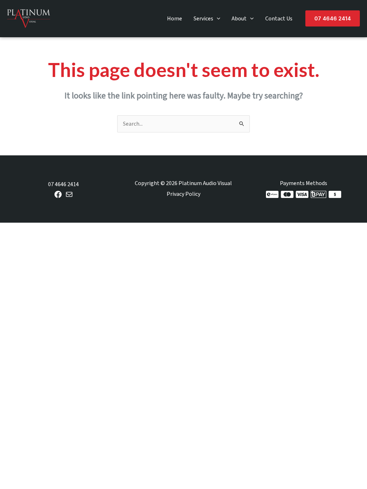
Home (174, 19)
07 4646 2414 (63, 184)
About (239, 19)
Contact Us (278, 19)
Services (203, 19)
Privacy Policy (183, 194)
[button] (216, 18)
